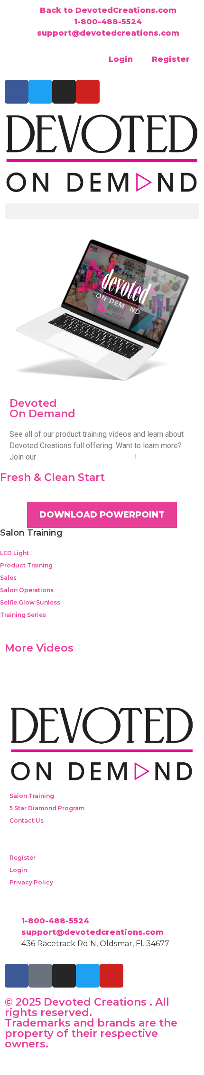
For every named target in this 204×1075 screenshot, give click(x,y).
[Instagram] (64, 92)
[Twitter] (40, 92)
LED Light (14, 553)
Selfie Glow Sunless (30, 602)
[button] (102, 211)
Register (171, 59)
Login (121, 59)
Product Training (26, 565)
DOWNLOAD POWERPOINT (102, 514)
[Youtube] (88, 92)
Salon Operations (27, 590)
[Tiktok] (40, 976)
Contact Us (26, 820)
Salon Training (31, 795)
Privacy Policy (31, 882)
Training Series (23, 614)
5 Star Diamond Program (46, 808)
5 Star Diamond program (86, 456)
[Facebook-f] (16, 92)
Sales (8, 577)
